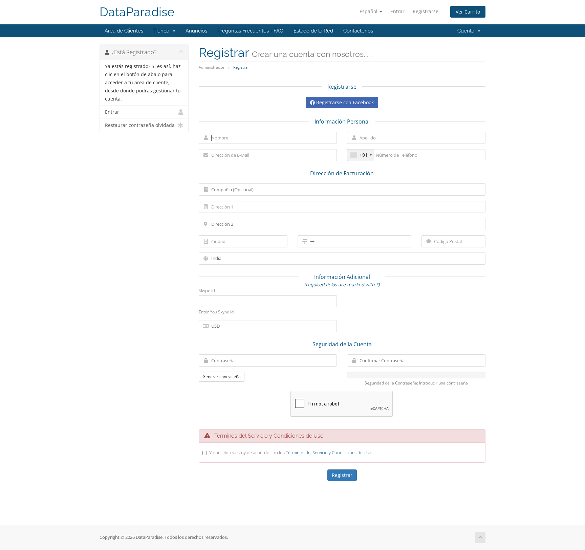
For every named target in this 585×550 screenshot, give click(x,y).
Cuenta (467, 31)
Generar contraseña (221, 376)
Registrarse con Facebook (344, 102)
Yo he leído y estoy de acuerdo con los (290, 452)
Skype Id (207, 290)
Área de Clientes (124, 31)
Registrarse (425, 11)
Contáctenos (358, 31)
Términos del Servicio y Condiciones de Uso (328, 452)
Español (369, 11)
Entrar (397, 11)
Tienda (162, 31)
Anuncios (196, 31)
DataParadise (137, 12)
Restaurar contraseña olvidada (140, 125)
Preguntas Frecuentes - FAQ (250, 31)
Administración (212, 67)
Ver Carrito (468, 11)
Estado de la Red (313, 31)
